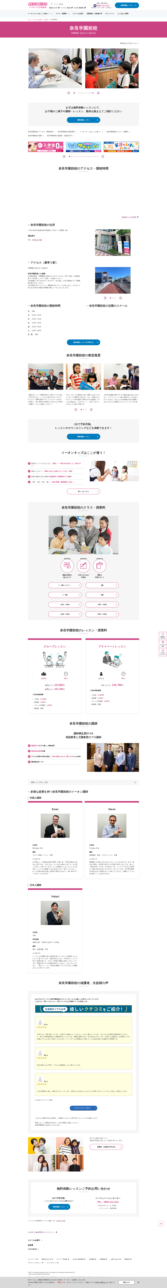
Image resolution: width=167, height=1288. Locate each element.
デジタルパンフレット (162, 653)
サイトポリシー (101, 1282)
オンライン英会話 (66, 7)
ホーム (29, 19)
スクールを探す (163, 645)
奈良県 (46, 19)
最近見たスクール (163, 637)
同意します (126, 1282)
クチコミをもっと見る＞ (82, 1108)
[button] (79, 93)
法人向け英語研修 (79, 7)
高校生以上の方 (53, 7)
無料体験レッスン (127, 5)
